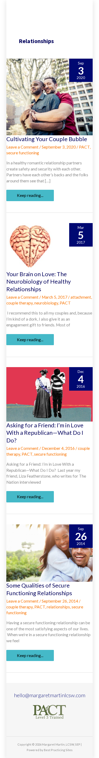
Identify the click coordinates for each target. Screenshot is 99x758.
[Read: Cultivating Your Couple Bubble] (49, 96)
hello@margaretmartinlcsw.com (49, 695)
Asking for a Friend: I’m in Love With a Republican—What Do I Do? (44, 433)
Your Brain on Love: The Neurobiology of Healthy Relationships (38, 281)
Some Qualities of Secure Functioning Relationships (39, 589)
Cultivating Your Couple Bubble (46, 138)
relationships (58, 606)
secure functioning (22, 152)
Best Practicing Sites (58, 750)
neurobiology (46, 303)
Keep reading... (30, 197)
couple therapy (19, 303)
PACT (84, 147)
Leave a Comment (22, 147)
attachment (80, 297)
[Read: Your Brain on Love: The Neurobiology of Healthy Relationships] (30, 246)
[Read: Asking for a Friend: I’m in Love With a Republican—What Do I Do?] (49, 393)
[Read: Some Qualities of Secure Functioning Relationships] (49, 552)
